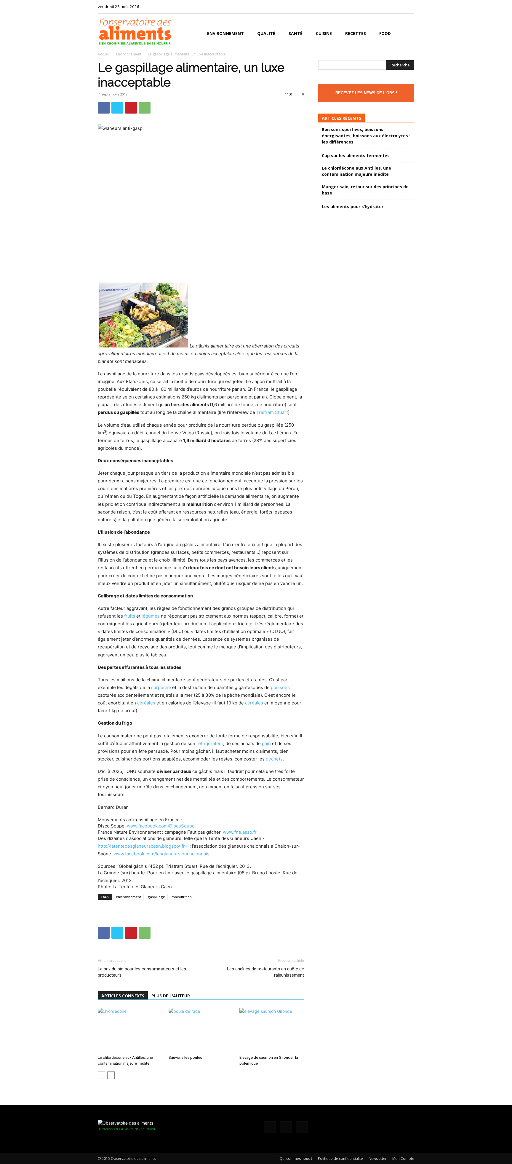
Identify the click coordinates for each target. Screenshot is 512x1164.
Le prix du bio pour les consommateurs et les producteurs (142, 972)
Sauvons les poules (185, 1057)
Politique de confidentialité (340, 1158)
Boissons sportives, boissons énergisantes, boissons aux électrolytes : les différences (366, 136)
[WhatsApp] (145, 108)
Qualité (266, 33)
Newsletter (378, 1158)
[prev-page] (101, 1075)
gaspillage (156, 896)
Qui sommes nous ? (295, 1158)
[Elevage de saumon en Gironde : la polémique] (271, 1030)
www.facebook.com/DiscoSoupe (161, 826)
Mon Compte (403, 1158)
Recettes (355, 33)
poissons (280, 687)
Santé (296, 33)
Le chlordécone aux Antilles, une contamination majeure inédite (356, 171)
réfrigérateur (209, 743)
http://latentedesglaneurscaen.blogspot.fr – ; (145, 846)
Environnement (225, 33)
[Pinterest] (131, 108)
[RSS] (400, 6)
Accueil (104, 54)
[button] (407, 34)
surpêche (161, 687)
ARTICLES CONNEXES (122, 996)
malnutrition (182, 896)
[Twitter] (409, 6)
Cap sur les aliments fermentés (356, 155)
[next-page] (111, 1075)
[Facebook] (390, 6)
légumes (151, 616)
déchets (274, 759)
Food (385, 33)
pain (266, 743)
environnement (128, 896)
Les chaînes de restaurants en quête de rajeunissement (265, 972)
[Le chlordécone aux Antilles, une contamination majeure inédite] (130, 1030)
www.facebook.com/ (161, 854)
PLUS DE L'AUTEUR (170, 996)
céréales (146, 703)
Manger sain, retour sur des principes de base (365, 190)
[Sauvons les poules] (201, 1030)
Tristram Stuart (272, 412)
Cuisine (324, 33)
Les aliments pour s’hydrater (352, 206)
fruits (129, 616)
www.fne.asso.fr (240, 832)
